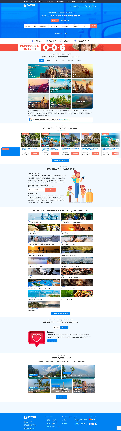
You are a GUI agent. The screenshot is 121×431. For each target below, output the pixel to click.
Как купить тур (77, 420)
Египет (65, 420)
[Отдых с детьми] (77, 227)
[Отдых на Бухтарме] (44, 304)
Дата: (51, 24)
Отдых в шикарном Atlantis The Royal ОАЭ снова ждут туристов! (90, 148)
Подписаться (50, 189)
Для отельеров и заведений (80, 423)
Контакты (73, 1)
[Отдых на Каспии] (44, 293)
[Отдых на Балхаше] (77, 260)
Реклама (76, 422)
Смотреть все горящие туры (60, 160)
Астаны (48, 60)
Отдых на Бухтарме (33, 308)
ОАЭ (64, 422)
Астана (48, 420)
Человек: (84, 24)
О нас (68, 1)
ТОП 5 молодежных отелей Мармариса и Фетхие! (70, 148)
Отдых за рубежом (50, 1)
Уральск (54, 424)
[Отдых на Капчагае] (77, 238)
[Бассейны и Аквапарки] (44, 282)
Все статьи (61, 397)
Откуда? (26, 24)
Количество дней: (65, 24)
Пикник (63, 297)
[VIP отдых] (44, 271)
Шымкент (49, 427)
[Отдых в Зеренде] (44, 260)
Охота (62, 275)
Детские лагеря (65, 221)
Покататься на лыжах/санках (35, 243)
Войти (94, 1)
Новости (40, 362)
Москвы (55, 60)
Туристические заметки (63, 362)
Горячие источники (33, 221)
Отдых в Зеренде (32, 264)
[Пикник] (77, 293)
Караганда (49, 426)
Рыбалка (63, 286)
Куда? (35, 24)
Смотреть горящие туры (61, 33)
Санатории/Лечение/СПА (34, 232)
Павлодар (55, 427)
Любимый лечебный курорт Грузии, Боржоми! (29, 148)
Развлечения (81, 362)
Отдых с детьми (65, 232)
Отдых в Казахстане (60, 1)
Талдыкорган (55, 422)
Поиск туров (54, 20)
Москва (48, 422)
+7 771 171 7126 (76, 6)
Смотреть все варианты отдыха (60, 313)
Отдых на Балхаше (65, 264)
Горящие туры (26, 1)
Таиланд (65, 423)
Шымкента (79, 60)
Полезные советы (50, 362)
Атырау (54, 419)
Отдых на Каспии (32, 297)
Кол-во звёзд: (76, 24)
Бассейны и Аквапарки (34, 286)
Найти (94, 26)
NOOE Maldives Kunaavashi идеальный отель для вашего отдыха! (110, 148)
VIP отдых (30, 275)
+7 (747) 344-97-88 (64, 120)
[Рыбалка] (77, 282)
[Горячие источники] (44, 216)
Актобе (62, 60)
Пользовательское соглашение (81, 424)
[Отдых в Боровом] (77, 249)
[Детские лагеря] (77, 216)
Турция (65, 419)
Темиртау (55, 423)
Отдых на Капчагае (66, 243)
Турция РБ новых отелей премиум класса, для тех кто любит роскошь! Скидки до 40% (50, 149)
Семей (54, 420)
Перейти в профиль (52, 340)
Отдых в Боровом (65, 254)
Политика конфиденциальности (81, 419)
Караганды (70, 60)
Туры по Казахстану (64, 20)
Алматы (41, 60)
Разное (73, 362)
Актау (48, 424)
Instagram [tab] (64, 327)
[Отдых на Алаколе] (44, 249)
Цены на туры (33, 1)
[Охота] (77, 271)
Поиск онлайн (41, 1)
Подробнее (35, 153)
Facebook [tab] (56, 327)
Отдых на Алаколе (32, 254)
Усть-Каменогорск (56, 426)
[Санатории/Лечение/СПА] (44, 227)
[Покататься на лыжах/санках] (44, 238)
